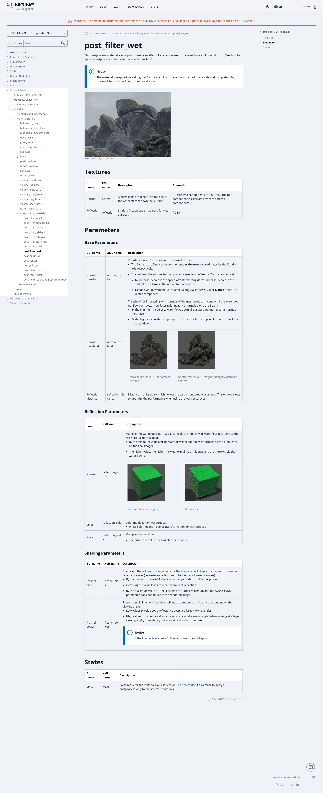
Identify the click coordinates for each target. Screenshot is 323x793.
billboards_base (29, 123)
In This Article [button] (276, 32)
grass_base (26, 142)
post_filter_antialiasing (36, 222)
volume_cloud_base (31, 180)
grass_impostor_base (32, 147)
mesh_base (26, 156)
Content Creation (19, 90)
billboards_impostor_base (34, 132)
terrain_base (27, 175)
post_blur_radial (33, 218)
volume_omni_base (31, 194)
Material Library (26, 118)
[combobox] (279, 6)
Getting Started (18, 52)
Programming (18, 80)
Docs (103, 6)
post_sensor (30, 260)
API (12, 85)
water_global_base (30, 208)
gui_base (25, 151)
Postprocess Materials (32, 213)
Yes (281, 785)
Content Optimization (26, 104)
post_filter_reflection (35, 227)
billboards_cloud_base (32, 128)
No (297, 785)
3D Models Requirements (28, 95)
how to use (189, 685)
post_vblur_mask (33, 274)
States (266, 47)
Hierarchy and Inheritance (32, 113)
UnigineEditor (18, 66)
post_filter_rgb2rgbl (35, 232)
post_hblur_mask (33, 270)
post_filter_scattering (35, 241)
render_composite (30, 166)
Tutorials (19, 289)
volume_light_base (30, 189)
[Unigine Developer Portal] (20, 7)
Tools (13, 71)
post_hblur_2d (32, 256)
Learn (117, 6)
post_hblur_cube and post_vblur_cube (45, 279)
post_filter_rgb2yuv (34, 237)
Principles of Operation (23, 57)
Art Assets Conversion (26, 99)
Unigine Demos (22, 293)
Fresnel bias (149, 638)
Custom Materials (27, 284)
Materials (19, 109)
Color (151, 534)
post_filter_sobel (33, 246)
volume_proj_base (30, 199)
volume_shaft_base (31, 203)
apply (88, 59)
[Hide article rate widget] (313, 777)
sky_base (25, 170)
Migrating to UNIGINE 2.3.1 (25, 298)
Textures (268, 37)
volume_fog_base (30, 184)
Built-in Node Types (21, 76)
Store (154, 6)
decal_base (26, 137)
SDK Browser (17, 61)
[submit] (63, 43)
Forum (89, 6)
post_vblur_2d (31, 265)
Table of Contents (20, 303)
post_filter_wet (32, 251)
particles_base (28, 161)
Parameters (270, 42)
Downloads (136, 6)
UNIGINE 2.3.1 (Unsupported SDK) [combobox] (32, 33)
